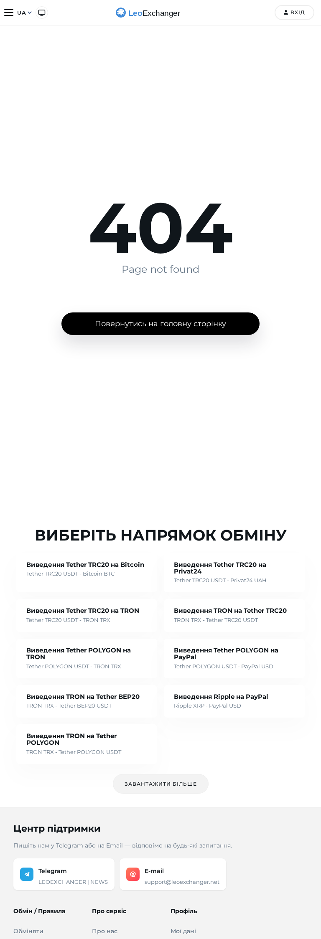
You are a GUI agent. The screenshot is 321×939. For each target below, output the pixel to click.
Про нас (104, 931)
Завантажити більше (161, 784)
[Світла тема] (42, 12)
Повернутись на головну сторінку (160, 323)
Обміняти (28, 931)
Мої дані (183, 931)
